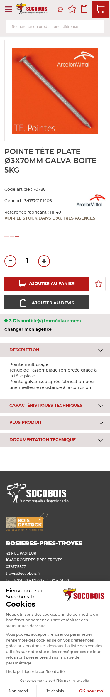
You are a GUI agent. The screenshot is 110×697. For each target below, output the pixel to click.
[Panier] (100, 9)
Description (24, 350)
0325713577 (16, 566)
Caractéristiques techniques (45, 406)
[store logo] (32, 9)
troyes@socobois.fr (23, 573)
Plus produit (25, 423)
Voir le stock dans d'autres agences (49, 218)
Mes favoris (72, 10)
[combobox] (55, 26)
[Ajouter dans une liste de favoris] (99, 284)
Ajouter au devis (53, 303)
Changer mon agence (28, 330)
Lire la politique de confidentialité (35, 672)
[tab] (55, 350)
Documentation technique (42, 440)
